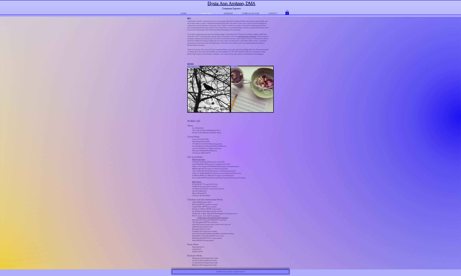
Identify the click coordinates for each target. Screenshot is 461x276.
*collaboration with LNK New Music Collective (212, 218)
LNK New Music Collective (247, 36)
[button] (287, 12)
